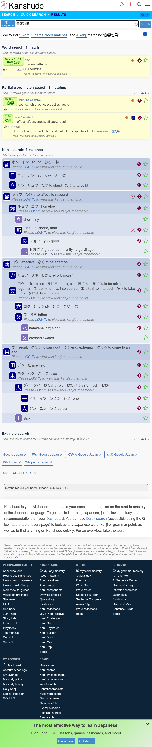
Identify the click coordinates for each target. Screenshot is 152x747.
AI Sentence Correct (126, 580)
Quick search (96, 518)
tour (120, 530)
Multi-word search (51, 693)
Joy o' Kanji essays (52, 613)
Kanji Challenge (50, 618)
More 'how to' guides (16, 590)
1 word (24, 34)
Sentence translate (51, 689)
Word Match (83, 590)
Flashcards (46, 604)
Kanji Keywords (49, 628)
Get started (86, 741)
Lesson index (11, 623)
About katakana (49, 580)
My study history (13, 684)
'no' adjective (33, 100)
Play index (9, 628)
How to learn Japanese (17, 580)
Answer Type (84, 604)
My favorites (10, 674)
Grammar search (50, 698)
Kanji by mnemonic (52, 679)
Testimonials (11, 632)
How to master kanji (15, 585)
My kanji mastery (54, 571)
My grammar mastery (129, 571)
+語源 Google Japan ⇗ (121, 454)
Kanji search (47, 670)
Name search (48, 703)
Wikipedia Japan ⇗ (38, 462)
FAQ (6, 604)
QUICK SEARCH (33, 14)
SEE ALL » (141, 93)
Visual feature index (15, 594)
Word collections (86, 609)
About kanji (47, 585)
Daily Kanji (9, 689)
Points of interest (50, 712)
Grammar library (123, 585)
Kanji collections (50, 609)
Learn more (66, 741)
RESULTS (58, 14)
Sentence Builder (87, 594)
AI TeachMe (120, 575)
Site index (9, 609)
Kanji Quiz (46, 623)
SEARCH (8, 14)
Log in (7, 693)
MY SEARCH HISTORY (20, 473)
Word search (48, 684)
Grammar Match (123, 604)
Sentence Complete (88, 599)
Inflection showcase (125, 590)
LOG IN (29, 166)
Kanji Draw (47, 637)
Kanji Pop (46, 647)
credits (14, 557)
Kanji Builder (48, 632)
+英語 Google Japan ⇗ (46, 454)
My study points (13, 679)
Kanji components (51, 590)
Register (18, 693)
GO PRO (9, 698)
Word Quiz (83, 585)
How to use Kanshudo (17, 575)
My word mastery (90, 571)
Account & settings (15, 670)
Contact (8, 637)
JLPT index (10, 613)
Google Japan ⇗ (14, 454)
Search (145, 24)
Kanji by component (52, 674)
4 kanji (81, 34)
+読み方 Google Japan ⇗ (83, 454)
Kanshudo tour (12, 571)
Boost (43, 651)
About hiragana (49, 575)
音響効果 (114, 131)
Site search (10, 599)
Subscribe (9, 642)
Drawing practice (50, 594)
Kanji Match (47, 642)
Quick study (47, 599)
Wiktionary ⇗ (12, 462)
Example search (50, 708)
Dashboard (55, 518)
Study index (10, 618)
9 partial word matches (49, 34)
